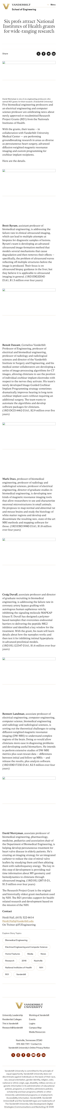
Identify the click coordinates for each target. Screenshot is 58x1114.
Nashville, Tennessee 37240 (29, 1040)
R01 (7, 974)
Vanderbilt (21, 974)
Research (9, 961)
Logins (32, 1024)
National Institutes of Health (18, 968)
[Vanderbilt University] (29, 1006)
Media (30, 954)
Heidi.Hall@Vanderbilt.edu (18, 921)
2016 (24, 961)
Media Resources (37, 1032)
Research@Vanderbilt (12, 1028)
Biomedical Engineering (16, 940)
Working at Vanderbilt (39, 1015)
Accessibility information (17, 1098)
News (43, 954)
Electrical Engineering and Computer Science (26, 947)
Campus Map (35, 1028)
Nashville (38, 961)
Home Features (12, 954)
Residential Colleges (12, 1019)
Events (32, 1019)
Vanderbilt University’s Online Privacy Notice (29, 1048)
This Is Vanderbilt (10, 1024)
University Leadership (12, 1015)
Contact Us (36, 1044)
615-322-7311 (23, 1044)
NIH (41, 968)
